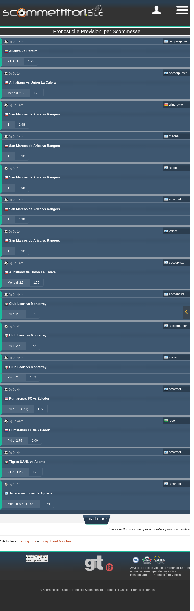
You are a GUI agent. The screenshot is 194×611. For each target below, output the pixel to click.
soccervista (176, 262)
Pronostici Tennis (143, 590)
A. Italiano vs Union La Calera (32, 82)
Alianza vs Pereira (23, 51)
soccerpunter (178, 73)
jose (172, 420)
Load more (97, 518)
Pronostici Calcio (117, 590)
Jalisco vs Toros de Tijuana (30, 493)
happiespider (178, 41)
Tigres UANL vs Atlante (27, 462)
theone (174, 136)
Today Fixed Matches (55, 541)
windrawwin (177, 104)
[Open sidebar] (186, 312)
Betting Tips (27, 541)
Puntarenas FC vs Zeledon (29, 398)
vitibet (173, 231)
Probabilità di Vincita (167, 575)
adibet (173, 168)
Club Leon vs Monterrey (27, 304)
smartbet (175, 199)
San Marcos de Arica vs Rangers (34, 114)
